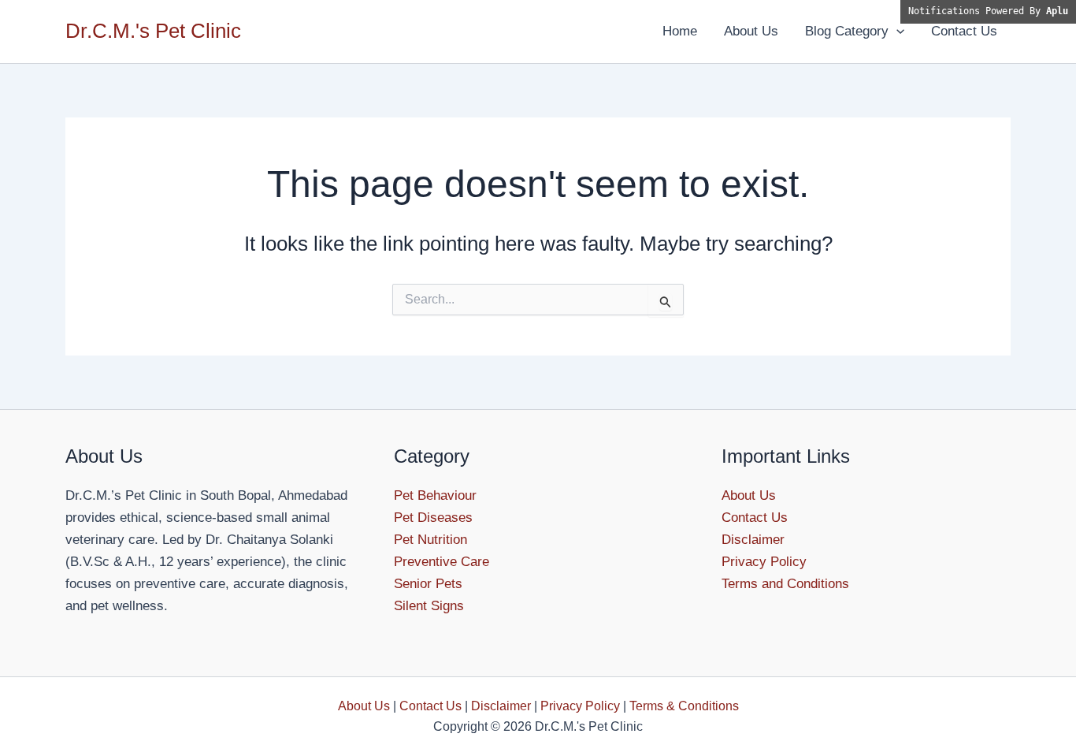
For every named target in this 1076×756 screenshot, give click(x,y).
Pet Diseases (433, 517)
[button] (896, 31)
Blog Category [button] (847, 31)
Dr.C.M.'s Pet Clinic (153, 31)
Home (679, 31)
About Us (751, 31)
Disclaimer (753, 539)
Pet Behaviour (435, 495)
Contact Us (964, 31)
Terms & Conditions (684, 706)
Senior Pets (428, 583)
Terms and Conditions (785, 583)
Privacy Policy (764, 561)
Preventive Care (441, 561)
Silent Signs (429, 605)
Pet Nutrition (430, 539)
